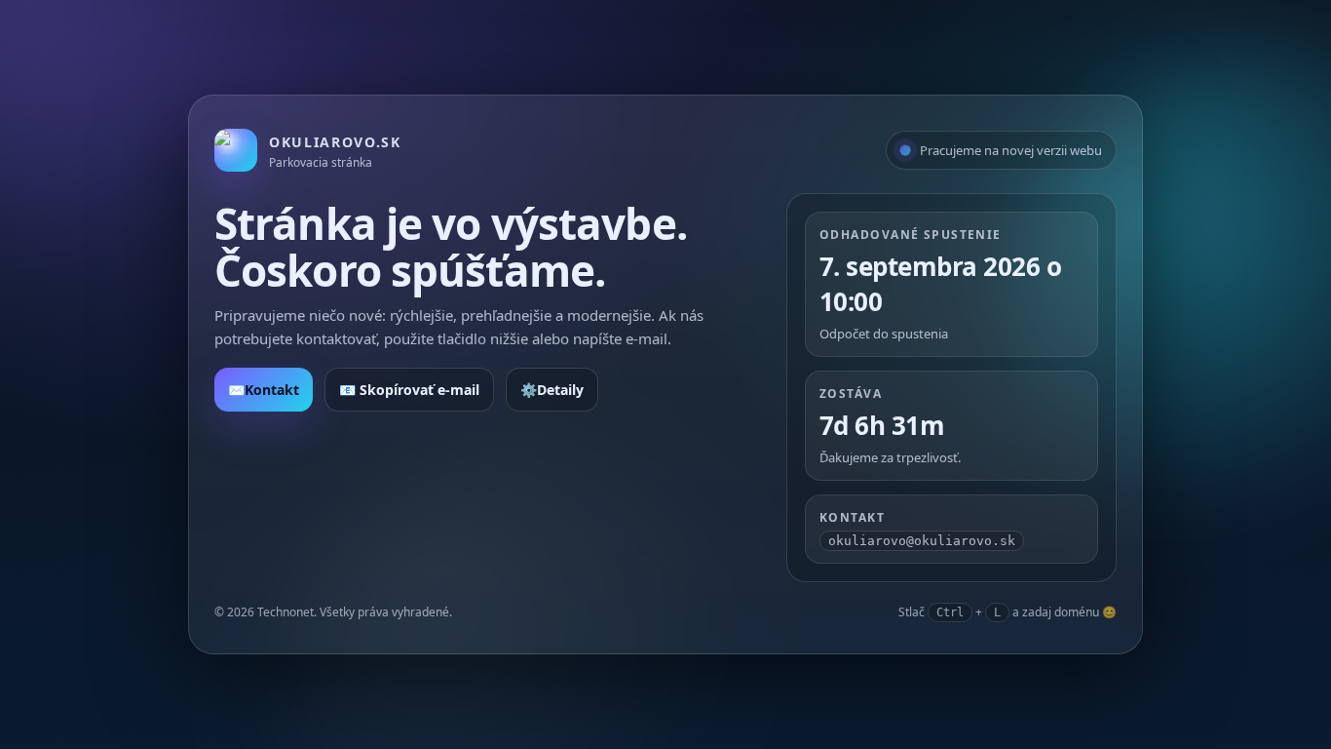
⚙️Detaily (552, 389)
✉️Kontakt (263, 389)
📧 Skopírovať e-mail (409, 389)
